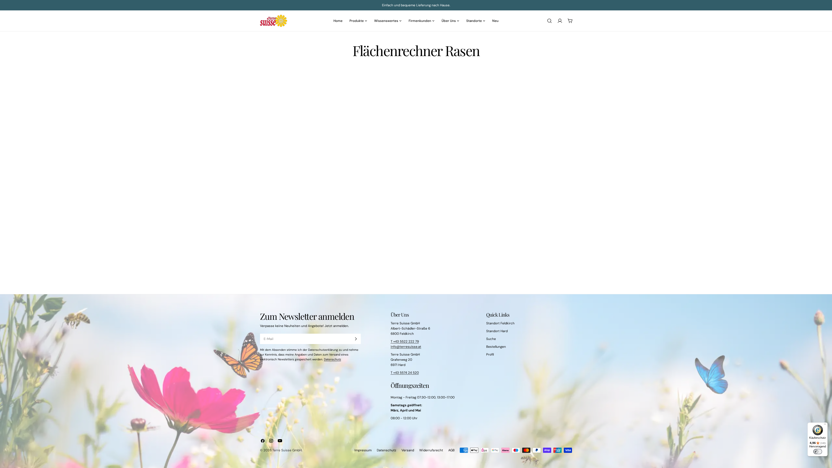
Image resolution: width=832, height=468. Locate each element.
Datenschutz (332, 359)
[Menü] (825, 425)
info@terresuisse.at (406, 346)
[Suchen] (549, 20)
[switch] (817, 451)
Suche (491, 339)
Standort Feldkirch (500, 323)
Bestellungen (496, 346)
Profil (490, 354)
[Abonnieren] (355, 338)
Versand (407, 450)
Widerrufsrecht (431, 450)
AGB (451, 450)
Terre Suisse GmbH (287, 450)
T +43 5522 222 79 (405, 341)
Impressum (363, 450)
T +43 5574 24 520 (405, 372)
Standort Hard (497, 331)
